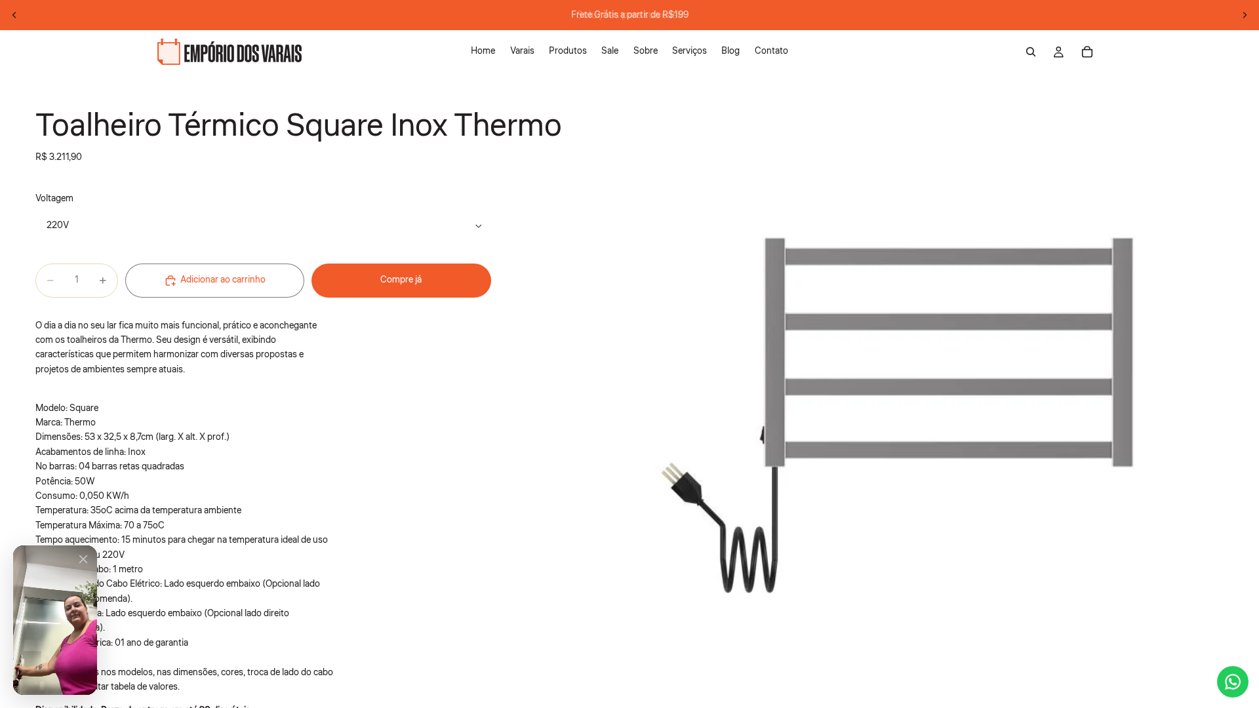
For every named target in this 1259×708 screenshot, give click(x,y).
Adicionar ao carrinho (223, 279)
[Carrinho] (1087, 51)
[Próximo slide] (1244, 15)
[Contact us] (1233, 682)
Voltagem (54, 198)
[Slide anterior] (14, 15)
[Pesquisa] (1030, 51)
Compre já (401, 279)
